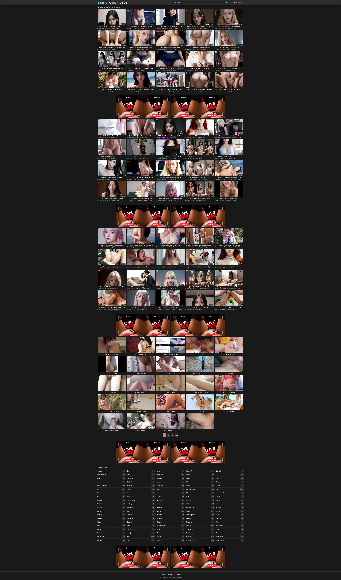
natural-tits (200, 471)
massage (170, 522)
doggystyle (206, 267)
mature (170, 529)
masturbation (223, 288)
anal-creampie (111, 485)
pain (200, 496)
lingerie (193, 49)
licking (170, 511)
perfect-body (200, 507)
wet (229, 522)
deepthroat (111, 533)
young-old (229, 536)
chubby (111, 522)
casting (111, 515)
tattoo (229, 482)
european (140, 478)
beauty (111, 504)
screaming (200, 529)
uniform (229, 500)
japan (170, 482)
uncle (229, 496)
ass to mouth (144, 200)
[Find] (227, 2)
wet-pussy (229, 525)
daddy (111, 529)
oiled (200, 485)
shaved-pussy (200, 540)
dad (111, 525)
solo (176, 49)
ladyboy (170, 500)
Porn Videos (113, 2)
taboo (229, 478)
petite (200, 511)
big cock (164, 49)
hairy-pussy (140, 529)
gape (140, 511)
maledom (170, 518)
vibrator (229, 507)
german (140, 515)
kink (170, 493)
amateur (117, 91)
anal (113, 28)
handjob (140, 533)
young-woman (229, 540)
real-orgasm (200, 515)
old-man (200, 493)
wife (229, 533)
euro (140, 474)
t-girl (229, 474)
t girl (109, 28)
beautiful (111, 500)
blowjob (104, 91)
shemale (229, 471)
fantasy (140, 504)
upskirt (229, 504)
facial (140, 489)
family (140, 493)
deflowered (111, 540)
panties (117, 28)
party (200, 504)
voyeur (229, 515)
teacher (229, 485)
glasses (140, 522)
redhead (200, 522)
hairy (140, 525)
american (111, 478)
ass (235, 28)
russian (200, 525)
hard (140, 536)
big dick (238, 247)
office (200, 478)
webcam (229, 518)
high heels (234, 137)
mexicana (170, 533)
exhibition (140, 482)
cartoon (111, 511)
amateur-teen (111, 474)
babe (236, 309)
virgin (229, 511)
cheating (111, 518)
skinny (234, 49)
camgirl (111, 507)
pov (138, 28)
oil (200, 482)
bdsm (111, 496)
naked (170, 536)
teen (148, 158)
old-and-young (200, 489)
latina (170, 504)
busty (191, 70)
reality (200, 518)
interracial (170, 474)
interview (170, 478)
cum (187, 70)
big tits (104, 28)
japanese (170, 485)
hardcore (140, 540)
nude (200, 474)
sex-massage (200, 533)
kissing (170, 496)
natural (170, 540)
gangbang (140, 507)
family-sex (140, 496)
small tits (229, 49)
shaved (200, 536)
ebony (140, 471)
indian (170, 471)
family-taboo (140, 500)
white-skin (229, 529)
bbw (111, 493)
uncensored (229, 493)
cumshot (159, 91)
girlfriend (140, 518)
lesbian (170, 507)
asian (100, 28)
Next (176, 435)
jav (170, 489)
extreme (140, 485)
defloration (111, 536)
